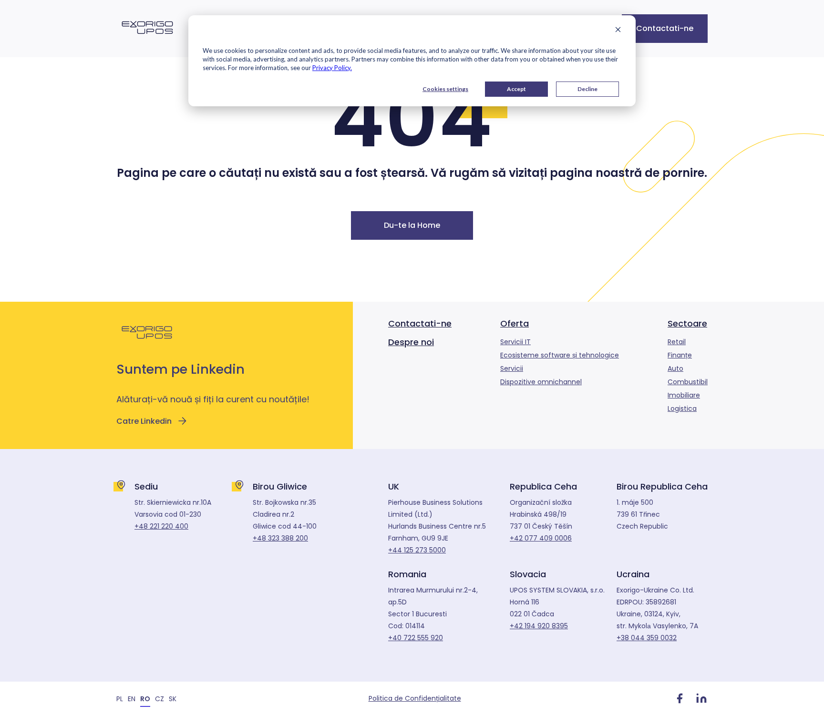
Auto (675, 368)
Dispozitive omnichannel (541, 382)
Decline (587, 88)
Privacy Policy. (332, 68)
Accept (516, 88)
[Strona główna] (147, 39)
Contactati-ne (664, 28)
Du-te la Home (412, 225)
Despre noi (411, 342)
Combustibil (688, 382)
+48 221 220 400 (161, 526)
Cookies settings (445, 88)
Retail (677, 342)
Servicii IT (515, 342)
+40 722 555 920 (415, 638)
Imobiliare (684, 395)
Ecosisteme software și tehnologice (559, 355)
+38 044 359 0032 (647, 638)
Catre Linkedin (144, 421)
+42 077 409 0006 (541, 538)
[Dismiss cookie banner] (618, 31)
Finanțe (680, 355)
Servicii (511, 368)
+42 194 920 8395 (539, 626)
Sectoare (687, 323)
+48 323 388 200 (280, 538)
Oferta (514, 323)
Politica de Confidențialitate (415, 698)
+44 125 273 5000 (417, 550)
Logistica (682, 408)
